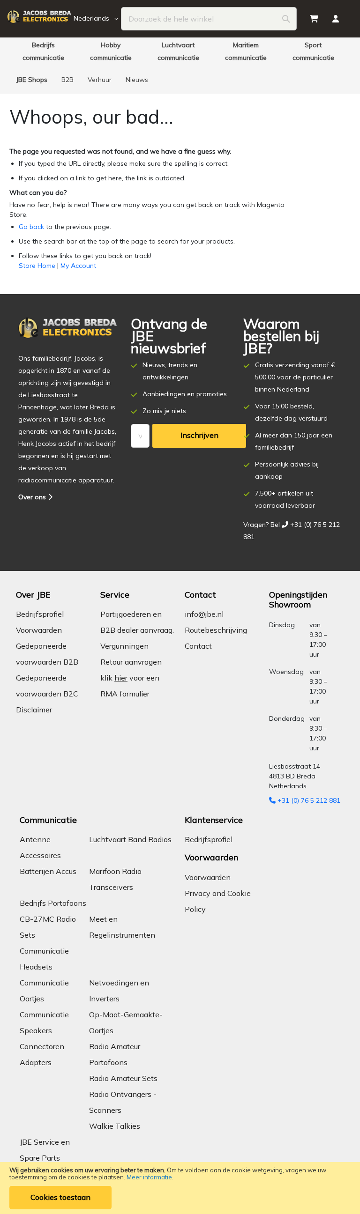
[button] (97, 19)
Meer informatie (149, 1177)
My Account (78, 265)
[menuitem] (43, 51)
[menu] (180, 65)
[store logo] (39, 19)
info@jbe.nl (204, 614)
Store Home (37, 265)
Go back (31, 226)
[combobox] (209, 18)
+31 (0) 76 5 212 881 (308, 800)
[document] (180, 1188)
